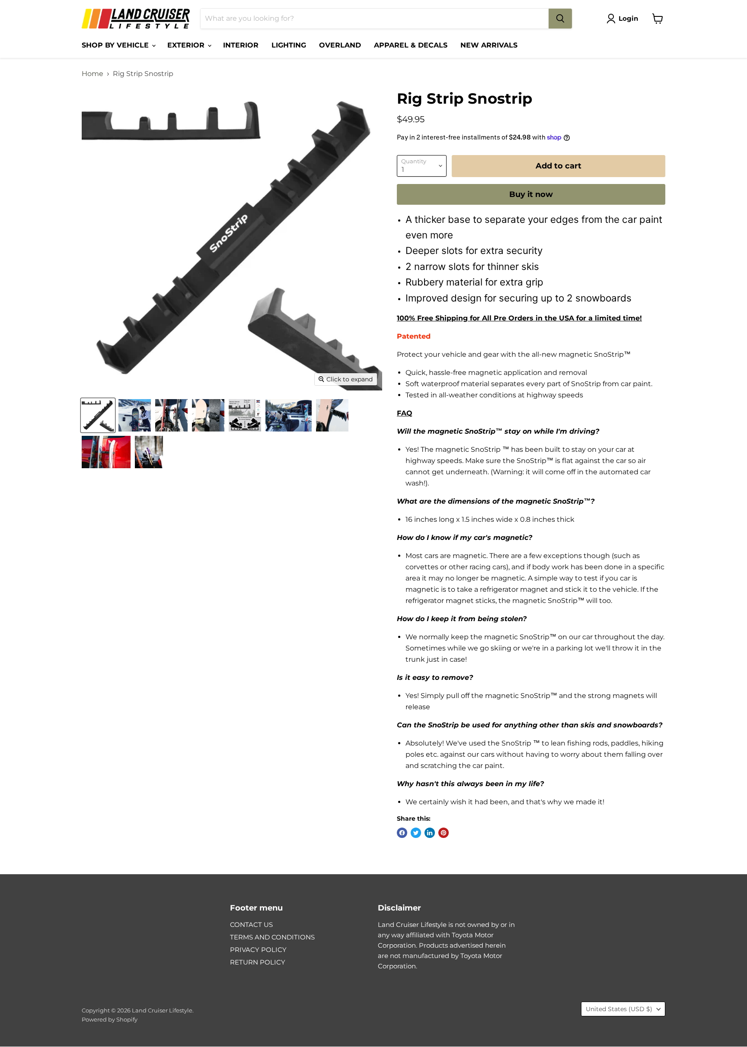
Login (628, 18)
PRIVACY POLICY (258, 949)
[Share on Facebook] (402, 833)
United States (619, 1009)
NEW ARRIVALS (488, 45)
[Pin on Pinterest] (443, 833)
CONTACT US (251, 924)
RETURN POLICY (257, 962)
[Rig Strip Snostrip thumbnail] (98, 415)
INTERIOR (241, 45)
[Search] (560, 19)
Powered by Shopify (109, 1019)
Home (92, 74)
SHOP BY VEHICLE (116, 45)
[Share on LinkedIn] (430, 833)
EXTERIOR (187, 45)
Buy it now (531, 194)
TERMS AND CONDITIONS (272, 937)
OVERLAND (340, 45)
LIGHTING (288, 45)
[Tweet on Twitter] (416, 833)
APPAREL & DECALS (410, 45)
